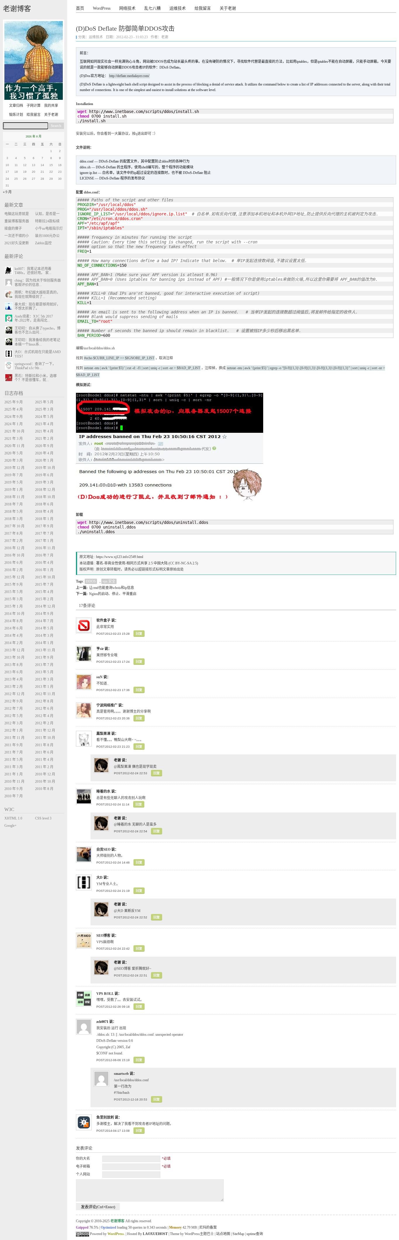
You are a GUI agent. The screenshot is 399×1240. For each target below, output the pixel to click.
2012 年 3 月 (13, 723)
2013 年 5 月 (44, 672)
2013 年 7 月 (44, 665)
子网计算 (34, 106)
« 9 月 (7, 192)
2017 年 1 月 (44, 541)
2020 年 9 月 (44, 446)
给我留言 (203, 8)
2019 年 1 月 (13, 490)
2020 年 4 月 (44, 453)
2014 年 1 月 (44, 643)
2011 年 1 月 (13, 774)
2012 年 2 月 (44, 723)
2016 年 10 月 (14, 555)
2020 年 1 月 (44, 460)
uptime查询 (255, 1234)
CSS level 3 (43, 818)
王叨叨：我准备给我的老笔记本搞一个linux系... (37, 342)
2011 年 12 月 (45, 730)
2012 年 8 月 (44, 701)
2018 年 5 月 (13, 512)
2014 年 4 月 (13, 636)
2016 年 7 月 (44, 555)
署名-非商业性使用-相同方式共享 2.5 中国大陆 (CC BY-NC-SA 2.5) (147, 563)
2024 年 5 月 (44, 417)
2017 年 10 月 (14, 526)
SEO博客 (103, 936)
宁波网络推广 (106, 705)
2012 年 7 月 (13, 709)
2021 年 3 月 (13, 439)
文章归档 (16, 106)
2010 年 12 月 (45, 774)
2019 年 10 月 (45, 468)
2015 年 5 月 (13, 592)
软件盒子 (103, 620)
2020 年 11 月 (14, 446)
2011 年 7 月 (13, 752)
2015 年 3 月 (13, 599)
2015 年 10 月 (45, 577)
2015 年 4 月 (44, 592)
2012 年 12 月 (14, 694)
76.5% (93, 1227)
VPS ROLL (105, 994)
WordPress (101, 8)
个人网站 (83, 1174)
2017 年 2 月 (13, 541)
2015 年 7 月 (44, 584)
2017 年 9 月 (44, 526)
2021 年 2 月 (44, 439)
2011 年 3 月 (13, 767)
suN (99, 677)
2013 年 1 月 (44, 687)
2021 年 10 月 (14, 431)
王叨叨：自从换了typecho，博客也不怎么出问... (37, 330)
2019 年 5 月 (13, 482)
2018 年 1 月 (44, 519)
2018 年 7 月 (13, 504)
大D (99, 878)
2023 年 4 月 (44, 424)
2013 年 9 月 (44, 657)
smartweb (121, 1074)
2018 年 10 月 (45, 497)
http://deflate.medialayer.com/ (129, 76)
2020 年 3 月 (13, 460)
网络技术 (127, 8)
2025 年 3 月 (44, 409)
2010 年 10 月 (45, 781)
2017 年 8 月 (13, 533)
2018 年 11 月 (14, 497)
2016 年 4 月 (44, 563)
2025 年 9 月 (13, 402)
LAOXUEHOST (155, 1234)
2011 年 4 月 (44, 760)
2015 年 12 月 (14, 577)
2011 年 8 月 (44, 745)
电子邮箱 (83, 1166)
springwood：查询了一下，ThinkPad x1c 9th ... (35, 366)
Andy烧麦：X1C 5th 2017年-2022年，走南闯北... (34, 318)
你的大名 (83, 1159)
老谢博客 (17, 9)
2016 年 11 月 (45, 548)
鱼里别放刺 (105, 1117)
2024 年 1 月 (13, 424)
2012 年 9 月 (13, 701)
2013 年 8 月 (13, 665)
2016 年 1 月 (44, 570)
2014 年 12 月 (45, 606)
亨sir (100, 649)
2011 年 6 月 (44, 752)
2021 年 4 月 (44, 431)
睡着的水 (103, 791)
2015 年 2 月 (44, 599)
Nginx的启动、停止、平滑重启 (112, 594)
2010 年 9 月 (13, 789)
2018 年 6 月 (44, 504)
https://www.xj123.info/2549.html (119, 557)
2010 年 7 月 (13, 796)
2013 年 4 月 (13, 679)
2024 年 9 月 (13, 417)
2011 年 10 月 (45, 738)
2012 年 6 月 (44, 709)
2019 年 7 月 (13, 475)
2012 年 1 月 (13, 730)
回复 (139, 633)
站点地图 (223, 1234)
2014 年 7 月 (44, 621)
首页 (80, 8)
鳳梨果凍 (103, 734)
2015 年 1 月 (13, 606)
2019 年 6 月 (44, 475)
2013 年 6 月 (13, 672)
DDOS (91, 581)
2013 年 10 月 (14, 657)
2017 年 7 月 (44, 533)
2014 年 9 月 (44, 614)
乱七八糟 (152, 8)
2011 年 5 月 (13, 760)
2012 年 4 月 (44, 716)
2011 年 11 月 (14, 738)
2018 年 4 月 (44, 512)
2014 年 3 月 (44, 636)
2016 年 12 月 (14, 548)
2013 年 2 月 (13, 687)
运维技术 (177, 8)
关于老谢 (228, 8)
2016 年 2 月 (13, 570)
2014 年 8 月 (13, 621)
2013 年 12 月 (14, 650)
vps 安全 (109, 581)
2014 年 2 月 (13, 643)
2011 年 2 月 (44, 767)
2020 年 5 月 (13, 453)
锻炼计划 (16, 115)
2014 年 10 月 (14, 614)
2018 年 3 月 (13, 519)
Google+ (10, 826)
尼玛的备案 (208, 1227)
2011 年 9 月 (13, 745)
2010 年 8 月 (44, 789)
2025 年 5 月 (44, 402)
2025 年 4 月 (13, 409)
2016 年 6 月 (13, 563)
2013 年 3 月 (44, 679)
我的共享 (51, 106)
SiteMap (238, 1234)
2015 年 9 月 (13, 584)
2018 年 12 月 (45, 490)
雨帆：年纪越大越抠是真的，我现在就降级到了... (37, 294)
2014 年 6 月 (13, 628)
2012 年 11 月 (45, 694)
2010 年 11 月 (14, 781)
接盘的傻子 (13, 228)
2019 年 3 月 (44, 482)
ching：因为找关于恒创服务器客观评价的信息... (38, 282)
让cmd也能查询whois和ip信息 (111, 588)
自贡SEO (103, 849)
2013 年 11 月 (45, 650)
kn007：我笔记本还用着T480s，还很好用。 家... (33, 271)
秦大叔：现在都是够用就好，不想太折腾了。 (37, 306)
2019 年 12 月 (14, 468)
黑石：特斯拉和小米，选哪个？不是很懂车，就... (36, 378)
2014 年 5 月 (44, 628)
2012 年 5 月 (13, 716)
